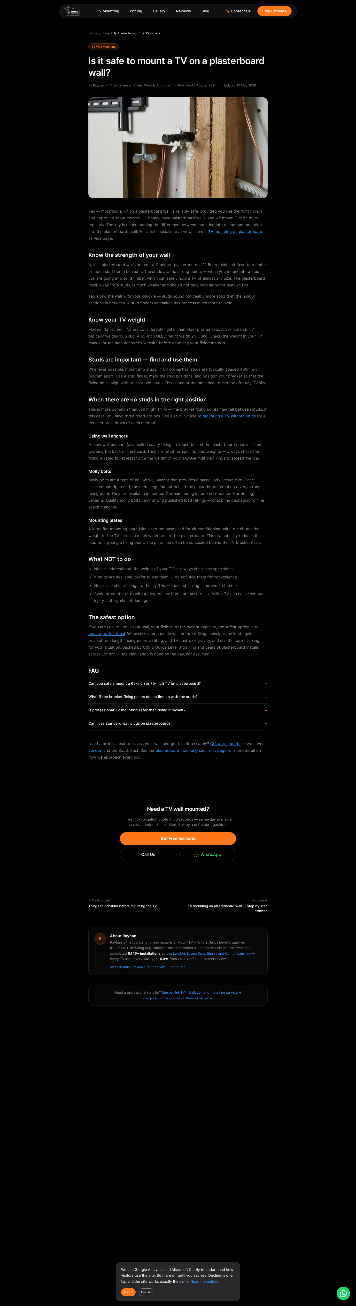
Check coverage (173, 998)
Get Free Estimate (178, 838)
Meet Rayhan (120, 967)
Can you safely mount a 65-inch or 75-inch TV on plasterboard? (178, 683)
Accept (128, 1292)
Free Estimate (274, 11)
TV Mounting (108, 11)
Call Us (148, 854)
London (95, 750)
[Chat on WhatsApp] (343, 1293)
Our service (157, 967)
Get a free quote (225, 743)
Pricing (136, 11)
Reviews (183, 11)
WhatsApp (211, 854)
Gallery (159, 11)
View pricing (151, 998)
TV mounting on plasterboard (235, 231)
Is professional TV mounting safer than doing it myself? (178, 710)
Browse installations (199, 998)
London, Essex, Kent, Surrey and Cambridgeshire (211, 953)
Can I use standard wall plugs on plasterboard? (178, 723)
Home (92, 33)
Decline (146, 1292)
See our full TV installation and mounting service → (202, 992)
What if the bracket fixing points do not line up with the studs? (178, 696)
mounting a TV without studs (229, 416)
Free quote (177, 967)
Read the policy (204, 1281)
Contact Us (241, 11)
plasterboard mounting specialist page (191, 750)
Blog (205, 11)
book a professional (106, 633)
